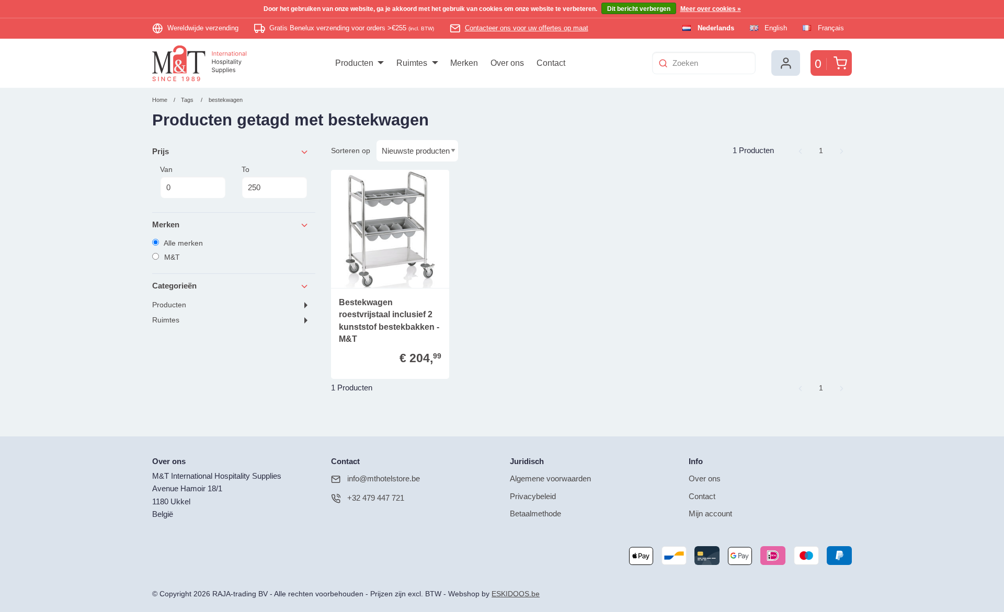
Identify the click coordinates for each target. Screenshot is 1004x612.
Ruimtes (165, 320)
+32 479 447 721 (375, 497)
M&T (171, 257)
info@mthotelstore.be (383, 478)
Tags (187, 100)
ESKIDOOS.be (516, 594)
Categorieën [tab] (174, 285)
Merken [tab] (165, 224)
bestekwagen (226, 100)
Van (166, 169)
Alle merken (182, 243)
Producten (169, 305)
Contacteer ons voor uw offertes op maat (526, 28)
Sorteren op (350, 150)
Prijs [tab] (160, 151)
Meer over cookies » (710, 9)
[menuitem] (359, 63)
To (245, 169)
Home (159, 100)
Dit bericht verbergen (638, 9)
